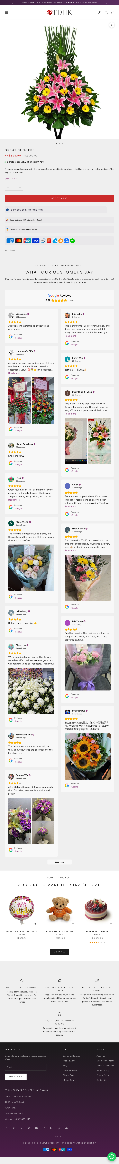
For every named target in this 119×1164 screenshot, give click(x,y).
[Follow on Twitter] (13, 1128)
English (58, 1137)
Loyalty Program (70, 1070)
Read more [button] (70, 335)
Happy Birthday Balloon (21, 932)
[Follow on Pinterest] (28, 1128)
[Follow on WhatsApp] (58, 1128)
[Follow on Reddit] (66, 1128)
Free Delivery (69, 1060)
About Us (101, 1056)
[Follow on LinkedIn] (51, 1128)
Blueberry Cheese (97, 932)
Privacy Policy (103, 1075)
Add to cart (59, 198)
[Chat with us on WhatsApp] (111, 1156)
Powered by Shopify (84, 1143)
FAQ (65, 1065)
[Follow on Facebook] (6, 1128)
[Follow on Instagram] (21, 1128)
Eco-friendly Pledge (105, 1060)
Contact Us (102, 1080)
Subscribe (15, 1076)
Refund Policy (103, 1070)
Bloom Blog (68, 1080)
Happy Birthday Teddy (59, 932)
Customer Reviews (71, 1056)
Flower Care (68, 1075)
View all (59, 952)
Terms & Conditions (105, 1065)
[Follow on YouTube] (36, 1128)
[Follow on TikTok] (43, 1128)
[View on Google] (11, 315)
